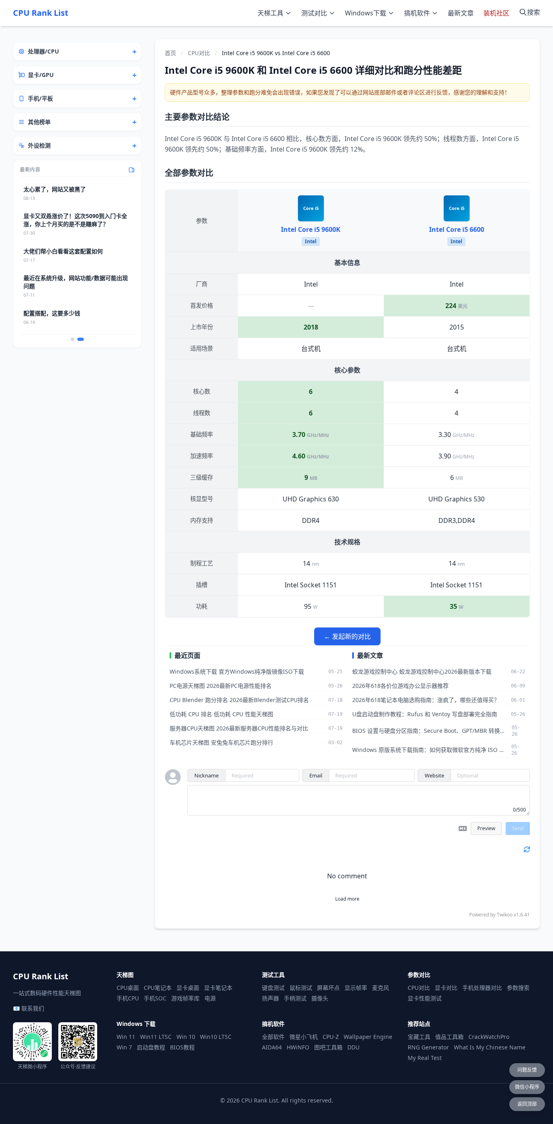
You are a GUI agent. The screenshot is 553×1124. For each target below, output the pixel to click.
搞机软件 (417, 13)
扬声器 (270, 998)
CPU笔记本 (158, 987)
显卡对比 (446, 987)
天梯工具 (270, 13)
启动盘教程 (151, 1047)
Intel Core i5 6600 (456, 229)
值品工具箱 (449, 1037)
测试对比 (314, 13)
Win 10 (186, 1037)
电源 (210, 998)
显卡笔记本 (218, 987)
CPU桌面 (128, 987)
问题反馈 (527, 1069)
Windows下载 (365, 13)
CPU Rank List (40, 12)
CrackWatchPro (488, 1037)
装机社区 (496, 13)
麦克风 (380, 987)
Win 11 (126, 1037)
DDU (353, 1047)
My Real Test (425, 1058)
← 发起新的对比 (347, 636)
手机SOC (155, 998)
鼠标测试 (300, 987)
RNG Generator (428, 1047)
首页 (170, 53)
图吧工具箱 (328, 1047)
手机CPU (128, 998)
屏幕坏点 (328, 987)
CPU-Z (331, 1037)
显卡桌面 (188, 987)
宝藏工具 (419, 1037)
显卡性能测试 (425, 998)
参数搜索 (518, 987)
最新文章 (461, 13)
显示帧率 (356, 987)
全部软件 (273, 1037)
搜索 (533, 12)
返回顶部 (527, 1103)
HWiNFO (298, 1047)
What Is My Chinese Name (489, 1047)
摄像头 (319, 998)
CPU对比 (199, 53)
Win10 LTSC (216, 1037)
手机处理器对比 (482, 987)
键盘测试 (273, 987)
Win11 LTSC (156, 1037)
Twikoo (505, 914)
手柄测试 (295, 998)
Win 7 (124, 1047)
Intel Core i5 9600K (310, 229)
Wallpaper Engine (368, 1037)
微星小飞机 (303, 1037)
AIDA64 (272, 1047)
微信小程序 (527, 1086)
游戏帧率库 (185, 998)
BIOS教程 (182, 1047)
